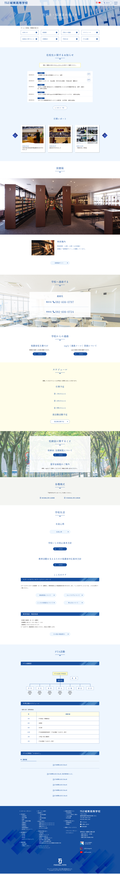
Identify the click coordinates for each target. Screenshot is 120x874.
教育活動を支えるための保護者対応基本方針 (50, 843)
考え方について (73, 602)
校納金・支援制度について (45, 838)
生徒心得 (59, 531)
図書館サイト (59, 263)
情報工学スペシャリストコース (46, 823)
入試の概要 (69, 816)
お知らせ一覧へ (60, 107)
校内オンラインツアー (27, 829)
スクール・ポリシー (26, 811)
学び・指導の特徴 (26, 821)
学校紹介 (23, 814)
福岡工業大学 (84, 835)
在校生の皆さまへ (42, 831)
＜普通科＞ (40, 813)
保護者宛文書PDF (43, 836)
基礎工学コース (43, 826)
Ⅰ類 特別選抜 (42, 814)
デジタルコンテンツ (43, 846)
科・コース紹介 (42, 811)
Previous (15, 135)
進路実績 (23, 842)
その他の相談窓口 (59, 634)
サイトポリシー (70, 833)
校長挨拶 (24, 816)
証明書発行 (69, 822)
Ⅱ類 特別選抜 (42, 818)
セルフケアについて (73, 595)
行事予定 (41, 833)
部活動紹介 (24, 832)
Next (105, 135)
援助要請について (45, 595)
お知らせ (25, 32)
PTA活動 (85, 39)
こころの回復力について (45, 602)
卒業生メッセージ (26, 845)
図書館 (45, 32)
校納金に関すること (28, 39)
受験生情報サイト (69, 811)
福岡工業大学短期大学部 (87, 837)
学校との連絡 (67, 32)
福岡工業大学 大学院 (86, 834)
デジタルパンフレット (44, 847)
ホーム (22, 28)
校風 (23, 819)
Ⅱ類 (40, 819)
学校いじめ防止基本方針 (45, 841)
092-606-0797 (64, 302)
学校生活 (65, 39)
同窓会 (67, 824)
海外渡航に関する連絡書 (48, 498)
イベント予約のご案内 (71, 814)
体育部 (23, 834)
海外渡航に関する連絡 (44, 839)
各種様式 (45, 39)
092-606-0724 (64, 311)
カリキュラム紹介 (43, 828)
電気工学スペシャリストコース (46, 824)
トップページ (59, 65)
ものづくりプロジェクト (28, 839)
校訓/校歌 (24, 817)
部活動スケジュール (44, 834)
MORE (40, 353)
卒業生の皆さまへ (69, 821)
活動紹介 (24, 822)
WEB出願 (68, 818)
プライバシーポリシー (71, 830)
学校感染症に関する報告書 (73, 498)
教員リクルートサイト (71, 827)
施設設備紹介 (25, 827)
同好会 (23, 837)
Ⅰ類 (40, 816)
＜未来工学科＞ (41, 821)
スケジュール (87, 32)
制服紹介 (24, 824)
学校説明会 (69, 813)
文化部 (23, 836)
